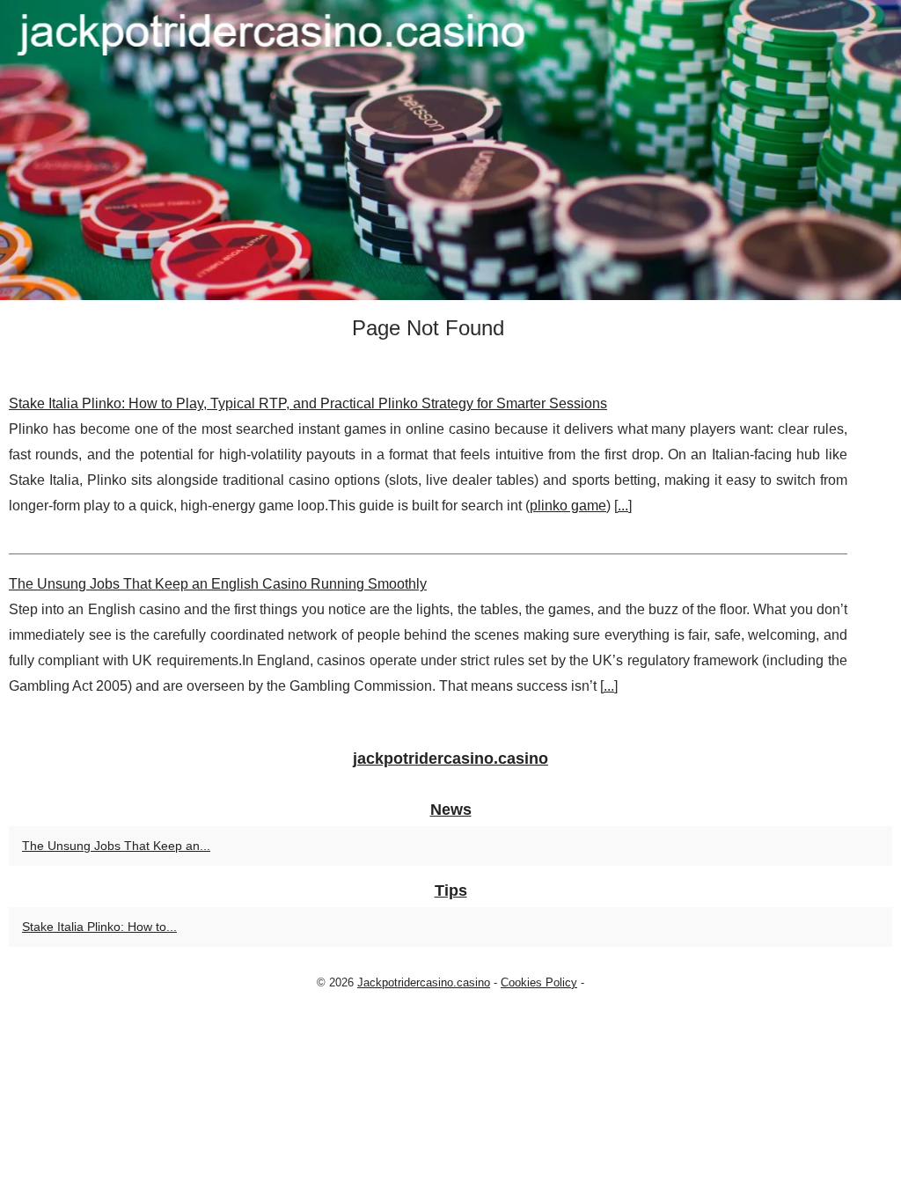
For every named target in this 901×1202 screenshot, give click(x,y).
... (623, 505)
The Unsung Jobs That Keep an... (116, 846)
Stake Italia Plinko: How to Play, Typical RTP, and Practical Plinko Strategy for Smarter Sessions (308, 403)
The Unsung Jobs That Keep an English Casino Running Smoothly (218, 583)
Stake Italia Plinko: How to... (99, 927)
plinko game (568, 505)
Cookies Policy (539, 982)
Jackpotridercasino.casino (423, 982)
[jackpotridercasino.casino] (450, 150)
